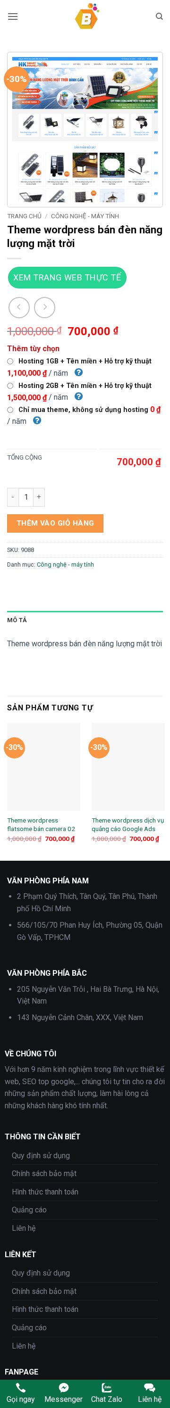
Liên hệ (23, 1228)
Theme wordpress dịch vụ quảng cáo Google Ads (128, 824)
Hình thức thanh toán (45, 1191)
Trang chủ (24, 216)
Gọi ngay (21, 1399)
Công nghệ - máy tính (85, 216)
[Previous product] (44, 307)
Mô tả (17, 620)
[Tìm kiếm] (159, 16)
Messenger (63, 1399)
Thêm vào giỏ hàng (55, 523)
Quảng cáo (29, 1209)
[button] (12, 16)
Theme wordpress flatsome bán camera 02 (41, 824)
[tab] (85, 620)
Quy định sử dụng (41, 1155)
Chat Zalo (106, 1399)
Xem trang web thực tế (67, 277)
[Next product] (19, 307)
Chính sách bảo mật (44, 1173)
